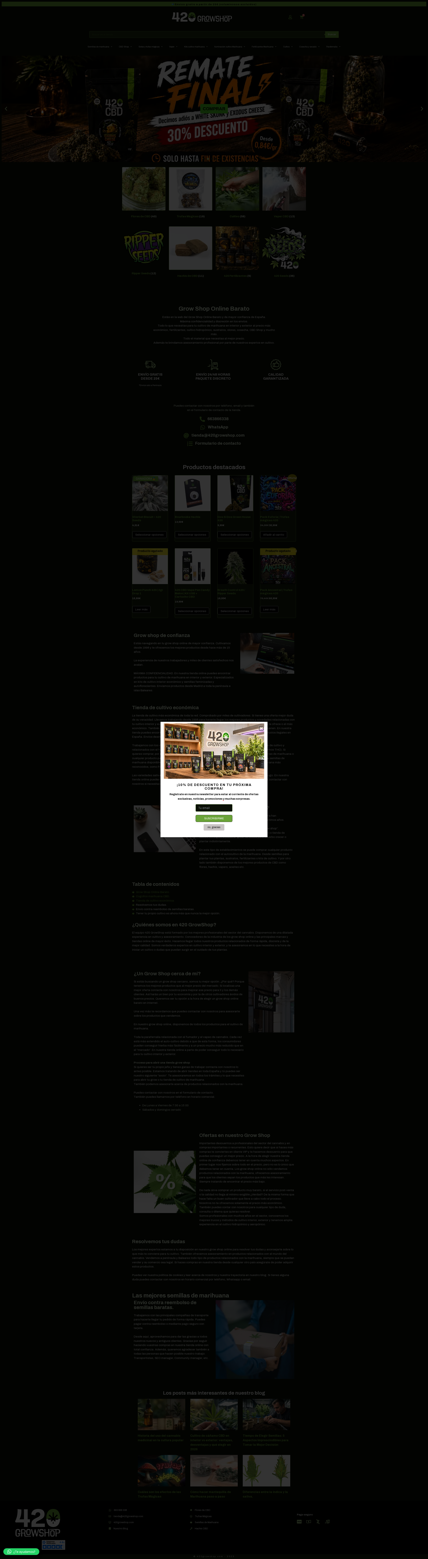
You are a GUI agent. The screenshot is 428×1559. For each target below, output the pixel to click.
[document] (214, 779)
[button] (21, 1551)
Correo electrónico (208, 801)
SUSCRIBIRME (214, 818)
